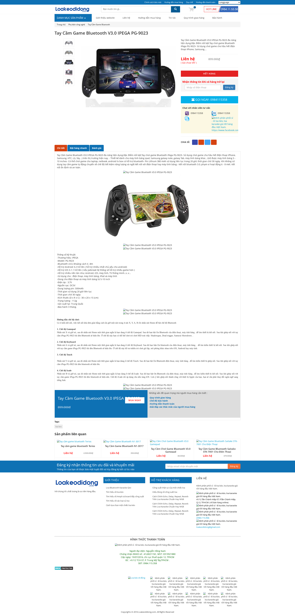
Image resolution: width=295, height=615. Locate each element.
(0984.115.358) (202, 517)
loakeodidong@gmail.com (208, 527)
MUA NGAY (134, 400)
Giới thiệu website (105, 17)
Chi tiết (61, 148)
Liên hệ (126, 17)
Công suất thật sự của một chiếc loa (168, 487)
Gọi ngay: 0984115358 (211, 100)
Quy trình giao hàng (194, 17)
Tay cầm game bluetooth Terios (78, 446)
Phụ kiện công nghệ (76, 24)
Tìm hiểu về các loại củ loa (117, 500)
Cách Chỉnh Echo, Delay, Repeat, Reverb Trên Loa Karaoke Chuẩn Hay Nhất (170, 498)
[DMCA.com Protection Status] (64, 568)
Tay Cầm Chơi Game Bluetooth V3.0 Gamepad (171, 450)
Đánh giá (96, 148)
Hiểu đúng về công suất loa (164, 492)
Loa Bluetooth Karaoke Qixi (118, 487)
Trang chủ (61, 24)
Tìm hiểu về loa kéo (115, 492)
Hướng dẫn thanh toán (205, 2)
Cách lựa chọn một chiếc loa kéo (120, 505)
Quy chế (189, 2)
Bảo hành (217, 17)
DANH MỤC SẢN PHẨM (70, 18)
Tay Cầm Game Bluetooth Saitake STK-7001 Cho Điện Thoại (217, 450)
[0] (191, 9)
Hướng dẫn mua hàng (173, 2)
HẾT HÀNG (209, 73)
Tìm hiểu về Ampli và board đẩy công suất (125, 496)
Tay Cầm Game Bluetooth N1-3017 (124, 446)
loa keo (58, 426)
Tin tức (172, 17)
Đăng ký (229, 87)
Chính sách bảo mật (152, 2)
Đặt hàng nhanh (78, 148)
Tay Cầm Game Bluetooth (99, 24)
